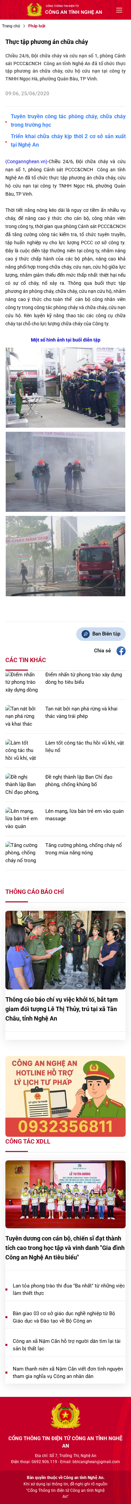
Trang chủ (11, 26)
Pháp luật (36, 26)
